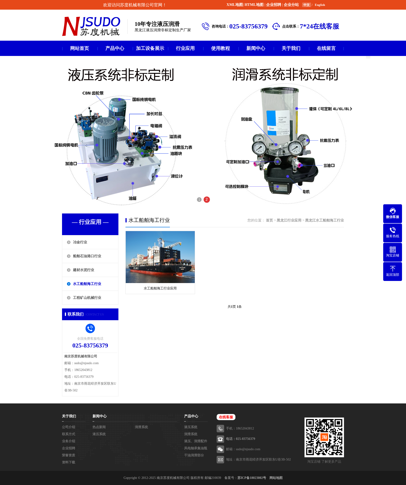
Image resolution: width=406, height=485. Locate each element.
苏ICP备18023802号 (252, 478)
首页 (269, 220)
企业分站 (291, 5)
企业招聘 (273, 5)
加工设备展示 (150, 48)
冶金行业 (80, 242)
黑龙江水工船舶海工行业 (324, 220)
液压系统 (99, 434)
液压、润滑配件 (195, 441)
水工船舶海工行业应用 (160, 288)
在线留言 (326, 48)
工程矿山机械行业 (87, 298)
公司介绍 (68, 427)
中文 (307, 5)
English (320, 5)
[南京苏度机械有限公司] (91, 26)
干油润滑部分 (194, 455)
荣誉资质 (68, 455)
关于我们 (291, 48)
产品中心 (114, 48)
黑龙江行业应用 (289, 220)
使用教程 (220, 48)
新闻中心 (255, 48)
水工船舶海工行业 (87, 284)
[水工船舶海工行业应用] (160, 257)
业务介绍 (68, 441)
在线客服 (226, 417)
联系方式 (68, 434)
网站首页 (79, 48)
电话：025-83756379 (240, 439)
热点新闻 (99, 427)
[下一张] (365, 132)
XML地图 (234, 5)
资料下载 (68, 462)
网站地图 (276, 478)
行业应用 (185, 48)
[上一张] (41, 132)
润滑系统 (141, 427)
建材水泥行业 (83, 270)
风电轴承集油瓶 (195, 448)
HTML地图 (254, 5)
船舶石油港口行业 (87, 256)
